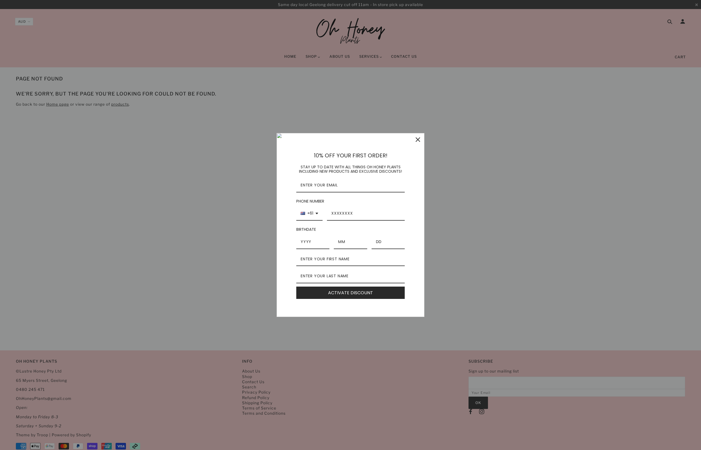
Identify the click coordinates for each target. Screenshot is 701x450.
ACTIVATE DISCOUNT (350, 293)
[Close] (417, 139)
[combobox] (309, 214)
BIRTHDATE (306, 229)
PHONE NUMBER (310, 201)
